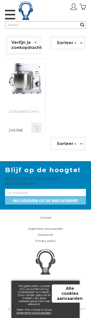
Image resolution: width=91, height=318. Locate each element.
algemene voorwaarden (33, 312)
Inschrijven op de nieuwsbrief (45, 200)
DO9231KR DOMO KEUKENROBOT (25, 111)
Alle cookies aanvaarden (70, 293)
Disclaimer (45, 235)
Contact (46, 217)
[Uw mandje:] (82, 7)
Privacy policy (45, 241)
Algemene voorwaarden (45, 228)
